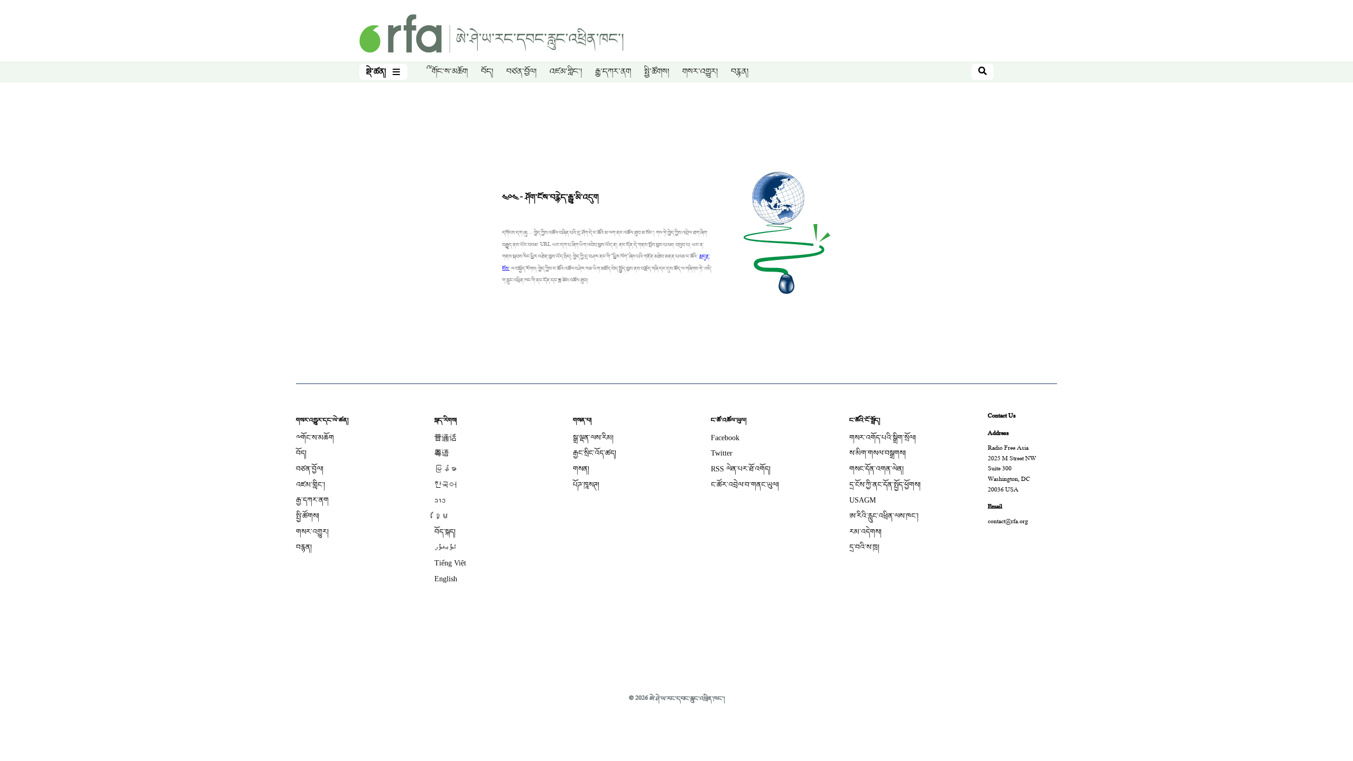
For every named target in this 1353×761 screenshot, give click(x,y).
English (445, 579)
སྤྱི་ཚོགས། (656, 72)
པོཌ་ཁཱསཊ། (586, 485)
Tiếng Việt (450, 563)
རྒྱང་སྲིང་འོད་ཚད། (594, 453)
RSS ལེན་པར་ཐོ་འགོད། (741, 469)
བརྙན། (739, 72)
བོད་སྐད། (445, 532)
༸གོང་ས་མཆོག (447, 72)
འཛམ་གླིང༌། (566, 72)
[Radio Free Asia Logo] (491, 34)
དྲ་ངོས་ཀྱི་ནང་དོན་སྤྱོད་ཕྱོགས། (885, 485)
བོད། (487, 72)
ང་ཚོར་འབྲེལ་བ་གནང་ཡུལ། (745, 485)
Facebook (725, 438)
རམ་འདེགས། (865, 532)
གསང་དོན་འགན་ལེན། (876, 469)
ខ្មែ (441, 516)
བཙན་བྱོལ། (521, 72)
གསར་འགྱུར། (700, 72)
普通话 (445, 438)
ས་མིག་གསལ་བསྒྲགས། (877, 453)
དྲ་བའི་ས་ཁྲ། (864, 547)
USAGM (862, 500)
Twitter (722, 453)
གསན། (581, 469)
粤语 (441, 453)
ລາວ (440, 500)
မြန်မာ (445, 469)
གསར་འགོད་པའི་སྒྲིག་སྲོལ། (882, 438)
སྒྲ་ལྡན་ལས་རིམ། (593, 438)
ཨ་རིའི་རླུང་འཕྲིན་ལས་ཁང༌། (884, 516)
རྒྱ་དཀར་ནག (613, 72)
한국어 (445, 485)
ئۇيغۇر (445, 547)
